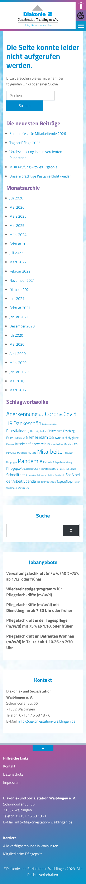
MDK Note (22, 452)
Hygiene (73, 437)
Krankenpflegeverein (31, 443)
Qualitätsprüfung (31, 469)
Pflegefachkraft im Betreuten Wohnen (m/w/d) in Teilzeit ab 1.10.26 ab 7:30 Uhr (40, 642)
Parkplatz (47, 462)
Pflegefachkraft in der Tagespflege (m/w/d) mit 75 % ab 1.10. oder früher (39, 623)
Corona (54, 413)
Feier (9, 437)
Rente (62, 469)
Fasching (69, 430)
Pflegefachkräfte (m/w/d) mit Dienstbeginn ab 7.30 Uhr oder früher (39, 607)
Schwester (31, 475)
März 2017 (18, 390)
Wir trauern (23, 488)
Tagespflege (65, 481)
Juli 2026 (16, 198)
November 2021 (22, 280)
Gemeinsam (37, 437)
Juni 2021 (16, 298)
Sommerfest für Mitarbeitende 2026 (37, 133)
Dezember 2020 (22, 326)
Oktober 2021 (20, 289)
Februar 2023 (19, 244)
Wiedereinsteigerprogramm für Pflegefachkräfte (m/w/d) (34, 592)
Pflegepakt (14, 468)
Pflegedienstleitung (62, 462)
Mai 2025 (16, 225)
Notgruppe (11, 462)
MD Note (32, 452)
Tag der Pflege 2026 (24, 143)
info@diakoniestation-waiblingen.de (46, 721)
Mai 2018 (16, 381)
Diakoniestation (49, 424)
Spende (29, 481)
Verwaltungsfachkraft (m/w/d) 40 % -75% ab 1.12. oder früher (42, 576)
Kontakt (9, 766)
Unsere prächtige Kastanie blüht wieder (40, 176)
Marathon (68, 444)
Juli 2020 (16, 335)
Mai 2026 (16, 207)
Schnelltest (15, 475)
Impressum (11, 782)
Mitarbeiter (50, 451)
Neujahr (69, 452)
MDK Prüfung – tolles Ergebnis (33, 167)
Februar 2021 (19, 308)
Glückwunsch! (58, 437)
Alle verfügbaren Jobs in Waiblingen (30, 846)
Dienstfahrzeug (17, 430)
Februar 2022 (19, 271)
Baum (41, 415)
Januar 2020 (19, 372)
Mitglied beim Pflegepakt (22, 854)
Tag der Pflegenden (46, 481)
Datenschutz (13, 774)
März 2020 (18, 362)
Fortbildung (19, 438)
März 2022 (18, 262)
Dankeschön (27, 423)
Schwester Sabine (45, 475)
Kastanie (10, 444)
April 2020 (17, 353)
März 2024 (18, 234)
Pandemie (30, 461)
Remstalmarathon (49, 469)
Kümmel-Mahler (55, 444)
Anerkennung (22, 414)
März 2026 (18, 216)
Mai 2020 (16, 344)
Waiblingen (11, 488)
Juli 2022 (16, 253)
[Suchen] (71, 530)
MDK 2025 (11, 452)
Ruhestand (71, 469)
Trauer (76, 481)
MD (75, 444)
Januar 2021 (19, 317)
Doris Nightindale (38, 431)
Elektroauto (54, 430)
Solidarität (60, 475)
